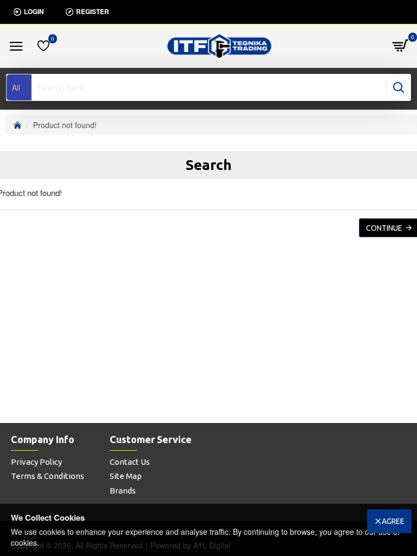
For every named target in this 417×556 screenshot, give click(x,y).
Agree (393, 521)
